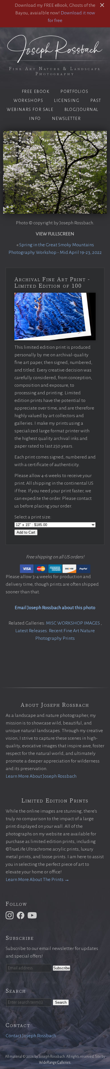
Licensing (66, 100)
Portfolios (74, 91)
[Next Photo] (108, 172)
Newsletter (66, 118)
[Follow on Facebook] (21, 915)
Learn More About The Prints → (37, 879)
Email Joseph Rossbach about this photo (55, 607)
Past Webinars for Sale (54, 105)
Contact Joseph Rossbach (31, 1035)
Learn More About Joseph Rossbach (41, 776)
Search (61, 1002)
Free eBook (36, 91)
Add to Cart (26, 532)
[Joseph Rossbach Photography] (55, 59)
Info (35, 118)
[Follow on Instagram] (10, 915)
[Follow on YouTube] (33, 915)
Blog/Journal (81, 109)
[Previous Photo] (1, 172)
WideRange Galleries (55, 1062)
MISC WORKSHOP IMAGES (73, 623)
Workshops (28, 100)
